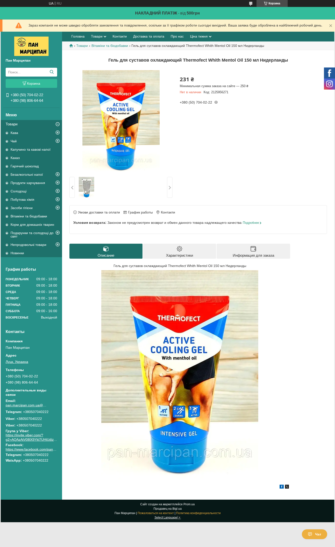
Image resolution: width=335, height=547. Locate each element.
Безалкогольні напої (27, 174)
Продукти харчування (28, 183)
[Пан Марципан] (31, 46)
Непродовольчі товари (28, 245)
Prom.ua (189, 504)
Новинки (17, 253)
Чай (14, 141)
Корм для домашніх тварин (32, 225)
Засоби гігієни (22, 208)
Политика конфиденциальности (198, 513)
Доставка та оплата (148, 36)
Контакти (120, 36)
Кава (14, 133)
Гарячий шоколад (25, 166)
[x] (287, 487)
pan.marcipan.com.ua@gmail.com (26, 405)
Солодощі (18, 191)
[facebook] (282, 487)
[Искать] (51, 72)
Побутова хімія (22, 199)
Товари (11, 124)
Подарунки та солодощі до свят (32, 234)
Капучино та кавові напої (31, 149)
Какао (15, 158)
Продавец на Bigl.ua (168, 508)
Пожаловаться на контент (156, 513)
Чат (318, 534)
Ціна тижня (199, 36)
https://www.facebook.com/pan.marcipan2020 (41, 449)
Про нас (177, 36)
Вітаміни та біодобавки (29, 216)
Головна (78, 36)
